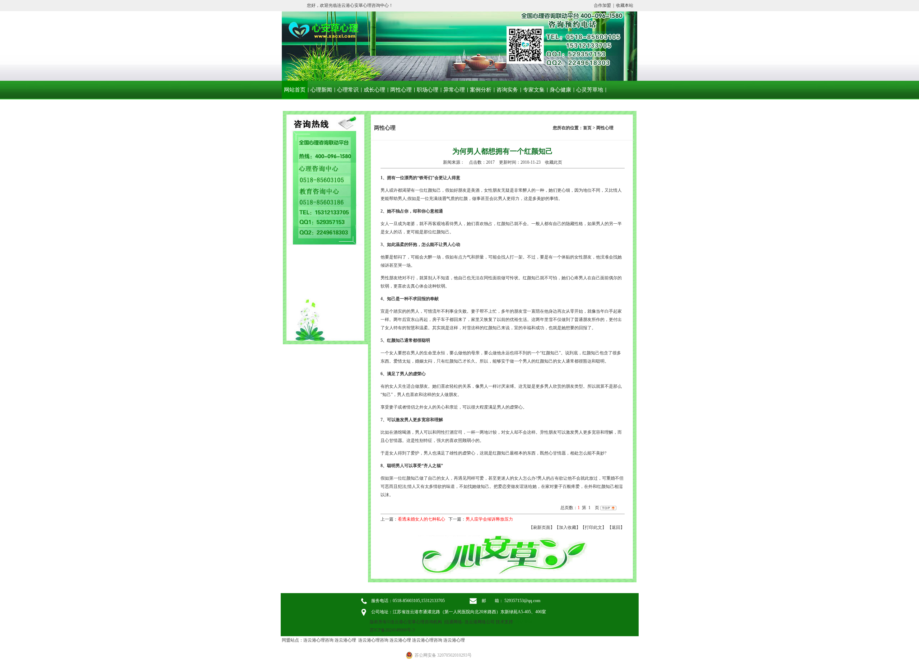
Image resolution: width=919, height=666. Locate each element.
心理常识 (348, 90)
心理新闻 (321, 90)
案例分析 (480, 90)
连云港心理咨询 (318, 640)
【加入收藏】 (567, 527)
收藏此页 (553, 162)
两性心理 (401, 90)
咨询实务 (507, 90)
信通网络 (453, 621)
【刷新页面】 (542, 527)
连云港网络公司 (480, 621)
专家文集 (534, 90)
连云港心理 (345, 640)
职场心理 (427, 90)
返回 (616, 527)
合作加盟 (602, 5)
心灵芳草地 (589, 90)
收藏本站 (624, 5)
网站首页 (294, 90)
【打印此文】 (593, 527)
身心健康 (560, 90)
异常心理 (454, 90)
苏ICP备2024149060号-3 (392, 630)
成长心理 (374, 90)
